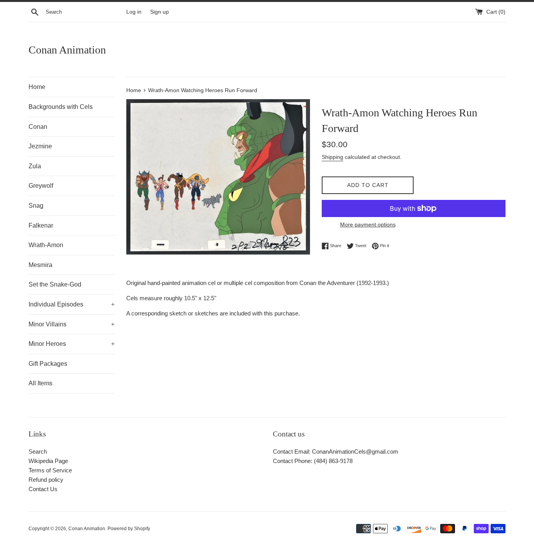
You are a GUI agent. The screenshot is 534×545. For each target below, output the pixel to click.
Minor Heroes (72, 343)
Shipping (332, 157)
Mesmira (40, 265)
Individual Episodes (72, 304)
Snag (36, 205)
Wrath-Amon (46, 245)
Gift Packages (48, 363)
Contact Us (43, 489)
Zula (35, 166)
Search (38, 451)
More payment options (368, 224)
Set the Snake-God (55, 284)
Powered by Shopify (129, 528)
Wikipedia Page (48, 461)
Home (37, 87)
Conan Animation (67, 50)
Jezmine (40, 146)
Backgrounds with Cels (61, 106)
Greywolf (41, 185)
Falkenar (41, 225)
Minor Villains (72, 324)
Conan (38, 126)
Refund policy (46, 479)
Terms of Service (50, 470)
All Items (40, 383)
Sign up (159, 12)
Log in (134, 12)
